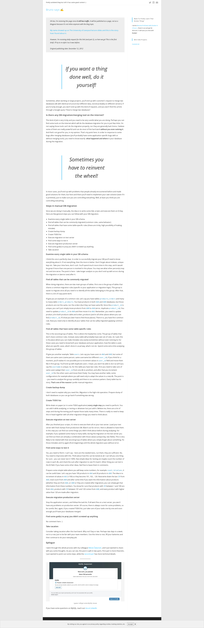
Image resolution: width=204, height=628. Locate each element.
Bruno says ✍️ (55, 9)
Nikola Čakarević (94, 548)
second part (89, 554)
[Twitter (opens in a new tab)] (150, 2)
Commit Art (135, 44)
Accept (130, 624)
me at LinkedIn (91, 608)
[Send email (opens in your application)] (156, 2)
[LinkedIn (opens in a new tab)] (153, 2)
